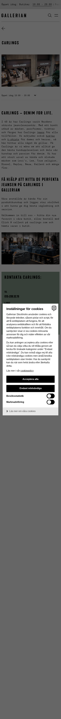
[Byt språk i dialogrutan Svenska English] (53, 308)
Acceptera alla (30, 379)
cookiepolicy (27, 370)
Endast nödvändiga (31, 388)
